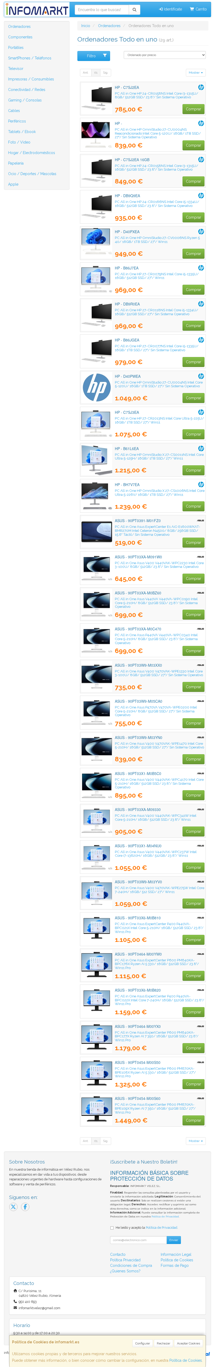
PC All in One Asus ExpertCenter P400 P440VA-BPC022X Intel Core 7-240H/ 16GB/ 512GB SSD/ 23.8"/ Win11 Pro (159, 1000)
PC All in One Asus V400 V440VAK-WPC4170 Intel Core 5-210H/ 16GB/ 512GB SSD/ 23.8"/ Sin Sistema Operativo (159, 783)
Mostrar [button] (194, 72)
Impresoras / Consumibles (31, 79)
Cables (14, 111)
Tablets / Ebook (22, 132)
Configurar (142, 1343)
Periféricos (17, 121)
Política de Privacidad (165, 1216)
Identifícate (172, 9)
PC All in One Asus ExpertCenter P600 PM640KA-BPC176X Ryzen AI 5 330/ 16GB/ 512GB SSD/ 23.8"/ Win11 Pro (157, 964)
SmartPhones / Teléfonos (29, 58)
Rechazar (163, 1343)
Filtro (91, 56)
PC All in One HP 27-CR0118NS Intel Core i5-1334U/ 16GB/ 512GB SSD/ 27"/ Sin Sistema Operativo (156, 312)
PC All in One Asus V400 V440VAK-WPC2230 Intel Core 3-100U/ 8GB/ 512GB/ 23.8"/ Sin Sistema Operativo (159, 565)
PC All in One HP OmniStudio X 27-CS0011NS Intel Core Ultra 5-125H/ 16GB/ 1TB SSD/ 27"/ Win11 (159, 456)
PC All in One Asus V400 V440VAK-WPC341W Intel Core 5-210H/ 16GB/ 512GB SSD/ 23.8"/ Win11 (155, 817)
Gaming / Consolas (25, 100)
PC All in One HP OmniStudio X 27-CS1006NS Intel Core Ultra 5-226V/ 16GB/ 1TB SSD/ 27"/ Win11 (160, 492)
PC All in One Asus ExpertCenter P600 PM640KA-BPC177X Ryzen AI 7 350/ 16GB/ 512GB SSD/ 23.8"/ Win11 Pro (156, 1036)
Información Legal (176, 1254)
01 (96, 72)
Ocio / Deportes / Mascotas (32, 174)
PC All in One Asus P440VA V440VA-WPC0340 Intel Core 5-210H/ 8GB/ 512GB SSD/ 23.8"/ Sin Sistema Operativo (156, 639)
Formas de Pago (175, 1265)
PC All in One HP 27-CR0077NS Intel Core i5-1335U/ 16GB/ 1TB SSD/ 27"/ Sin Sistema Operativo (156, 348)
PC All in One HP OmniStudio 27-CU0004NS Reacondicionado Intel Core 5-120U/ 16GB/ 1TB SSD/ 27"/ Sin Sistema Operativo (158, 133)
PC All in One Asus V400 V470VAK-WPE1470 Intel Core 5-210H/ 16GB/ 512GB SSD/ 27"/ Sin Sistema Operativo (159, 745)
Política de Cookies (185, 1360)
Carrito (201, 9)
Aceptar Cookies (188, 1343)
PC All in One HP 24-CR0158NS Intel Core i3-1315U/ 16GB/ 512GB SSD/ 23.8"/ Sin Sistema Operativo (156, 168)
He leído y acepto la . (147, 1228)
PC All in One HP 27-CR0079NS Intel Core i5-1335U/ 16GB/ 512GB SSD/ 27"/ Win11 (157, 276)
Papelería (16, 163)
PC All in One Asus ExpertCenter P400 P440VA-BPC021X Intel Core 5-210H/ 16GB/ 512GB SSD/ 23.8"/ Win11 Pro (159, 928)
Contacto (118, 1254)
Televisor (15, 69)
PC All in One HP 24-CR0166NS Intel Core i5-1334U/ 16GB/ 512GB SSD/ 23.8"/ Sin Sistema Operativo (157, 204)
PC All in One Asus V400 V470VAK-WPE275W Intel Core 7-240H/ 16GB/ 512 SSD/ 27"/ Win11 (159, 890)
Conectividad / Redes (26, 90)
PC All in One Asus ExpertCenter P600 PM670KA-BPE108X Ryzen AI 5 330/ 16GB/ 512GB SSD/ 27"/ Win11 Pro (155, 1072)
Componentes (20, 37)
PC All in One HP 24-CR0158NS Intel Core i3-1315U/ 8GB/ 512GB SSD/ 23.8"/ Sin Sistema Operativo (156, 95)
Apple (13, 184)
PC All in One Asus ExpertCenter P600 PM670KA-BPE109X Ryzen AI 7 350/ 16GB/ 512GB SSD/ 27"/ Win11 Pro (155, 1108)
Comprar (193, 109)
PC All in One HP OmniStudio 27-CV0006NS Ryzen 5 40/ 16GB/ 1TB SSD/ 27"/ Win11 (157, 240)
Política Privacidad (125, 1260)
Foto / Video (19, 142)
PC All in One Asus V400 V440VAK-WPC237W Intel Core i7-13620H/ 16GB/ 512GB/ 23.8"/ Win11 (156, 854)
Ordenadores (19, 26)
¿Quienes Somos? (125, 1271)
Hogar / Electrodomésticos (31, 153)
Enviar (173, 1240)
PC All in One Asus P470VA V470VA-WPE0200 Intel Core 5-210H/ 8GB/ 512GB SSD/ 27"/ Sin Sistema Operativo (156, 711)
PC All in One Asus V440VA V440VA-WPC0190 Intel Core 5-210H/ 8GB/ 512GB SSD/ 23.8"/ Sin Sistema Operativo (156, 603)
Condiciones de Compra (131, 1265)
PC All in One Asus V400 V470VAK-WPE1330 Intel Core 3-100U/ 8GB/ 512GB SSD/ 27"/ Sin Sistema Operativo (159, 673)
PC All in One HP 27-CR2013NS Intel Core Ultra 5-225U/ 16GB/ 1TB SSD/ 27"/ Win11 (159, 420)
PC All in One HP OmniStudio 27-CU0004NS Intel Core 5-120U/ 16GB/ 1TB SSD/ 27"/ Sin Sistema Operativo (159, 384)
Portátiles (16, 47)
